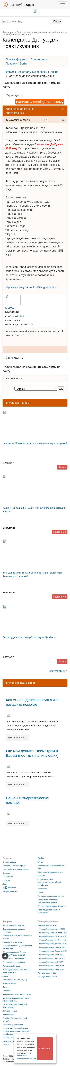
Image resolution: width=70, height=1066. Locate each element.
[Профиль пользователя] (13, 299)
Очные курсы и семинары (14, 959)
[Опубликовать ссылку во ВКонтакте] (46, 119)
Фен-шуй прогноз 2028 (47, 977)
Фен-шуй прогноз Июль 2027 (51, 969)
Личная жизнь (8, 1015)
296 (22, 316)
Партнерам (12, 888)
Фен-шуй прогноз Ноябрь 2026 (52, 940)
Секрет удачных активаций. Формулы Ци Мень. (29, 637)
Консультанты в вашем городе (16, 869)
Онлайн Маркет (9, 862)
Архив (49, 32)
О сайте (41, 862)
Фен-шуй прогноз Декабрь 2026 (52, 944)
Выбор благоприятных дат (14, 925)
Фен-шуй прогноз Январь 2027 (52, 947)
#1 (63, 119)
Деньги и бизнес (9, 983)
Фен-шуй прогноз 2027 (47, 973)
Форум (10, 32)
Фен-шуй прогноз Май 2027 (51, 962)
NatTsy (10, 308)
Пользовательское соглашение (51, 896)
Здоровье (7, 991)
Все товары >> (58, 670)
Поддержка (42, 889)
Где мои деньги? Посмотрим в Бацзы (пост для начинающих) (32, 753)
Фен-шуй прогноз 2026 (47, 925)
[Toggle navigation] (62, 4)
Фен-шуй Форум (21, 4)
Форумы (6, 873)
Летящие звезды (10, 1011)
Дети (5, 987)
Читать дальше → (17, 738)
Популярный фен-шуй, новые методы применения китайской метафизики (16, 1031)
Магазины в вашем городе (14, 866)
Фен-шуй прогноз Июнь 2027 (51, 966)
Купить (62, 467)
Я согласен (45, 1048)
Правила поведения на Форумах (52, 906)
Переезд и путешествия (13, 1025)
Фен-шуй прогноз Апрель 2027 (52, 958)
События (6, 880)
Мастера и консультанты (13, 942)
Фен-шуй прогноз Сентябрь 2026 (53, 933)
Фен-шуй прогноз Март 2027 (51, 955)
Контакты (42, 876)
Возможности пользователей (50, 872)
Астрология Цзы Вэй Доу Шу (15, 980)
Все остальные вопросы (30, 32)
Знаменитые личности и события (17, 994)
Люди (5, 884)
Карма (40, 892)
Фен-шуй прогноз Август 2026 (52, 929)
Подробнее (59, 531)
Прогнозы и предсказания (14, 962)
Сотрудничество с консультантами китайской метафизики (49, 882)
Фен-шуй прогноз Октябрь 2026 (52, 936)
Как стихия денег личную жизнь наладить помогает (33, 702)
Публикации (8, 877)
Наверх (5, 956)
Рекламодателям (10, 891)
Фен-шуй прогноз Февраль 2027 (53, 951)
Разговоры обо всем (11, 966)
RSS (61, 109)
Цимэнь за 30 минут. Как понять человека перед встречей (35, 443)
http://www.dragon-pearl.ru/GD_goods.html (31, 287)
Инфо (41, 858)
